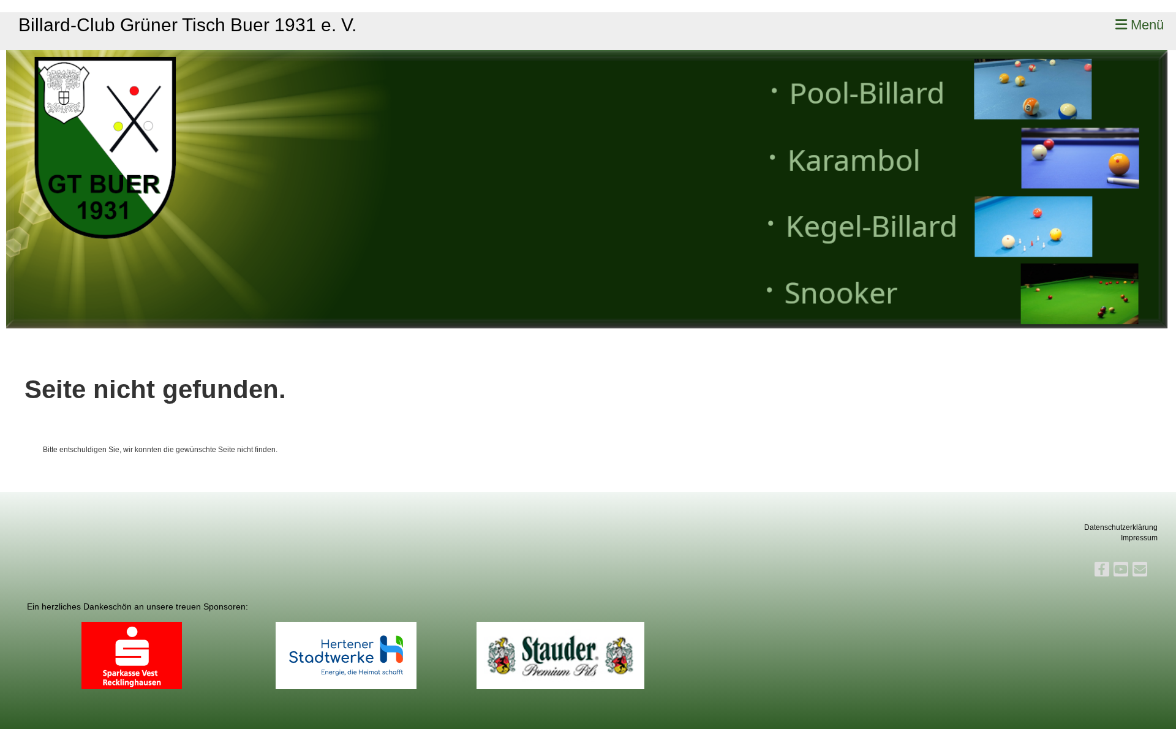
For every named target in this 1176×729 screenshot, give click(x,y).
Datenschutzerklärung (1121, 527)
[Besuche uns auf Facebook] (1102, 571)
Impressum (1139, 538)
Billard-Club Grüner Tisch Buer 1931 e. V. (187, 25)
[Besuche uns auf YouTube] (1121, 571)
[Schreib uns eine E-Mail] (1140, 571)
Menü (1145, 24)
